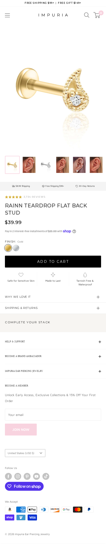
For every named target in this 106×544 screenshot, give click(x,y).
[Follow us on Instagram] (17, 476)
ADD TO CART (53, 261)
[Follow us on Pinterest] (27, 476)
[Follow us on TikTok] (45, 476)
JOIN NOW (20, 429)
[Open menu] (7, 15)
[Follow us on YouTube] (36, 476)
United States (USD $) (21, 453)
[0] (97, 15)
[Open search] (86, 15)
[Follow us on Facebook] (8, 476)
